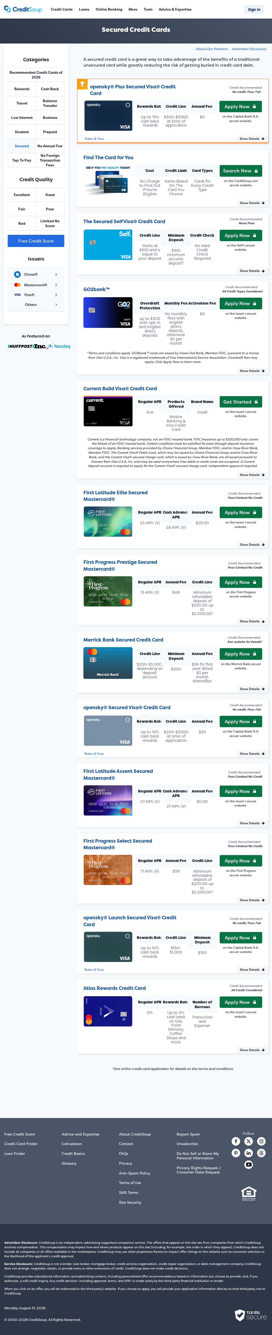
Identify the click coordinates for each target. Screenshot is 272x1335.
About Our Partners (212, 49)
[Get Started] (108, 408)
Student (22, 131)
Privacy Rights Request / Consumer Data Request (199, 1170)
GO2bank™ (96, 289)
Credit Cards (62, 9)
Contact (126, 1143)
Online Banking (109, 9)
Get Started (237, 401)
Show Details (250, 138)
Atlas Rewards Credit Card (114, 988)
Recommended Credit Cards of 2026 (36, 75)
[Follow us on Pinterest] (236, 1153)
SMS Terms (128, 1192)
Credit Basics (73, 1153)
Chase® (31, 274)
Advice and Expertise (80, 1134)
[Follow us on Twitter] (248, 1141)
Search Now (237, 170)
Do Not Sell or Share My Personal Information (198, 1155)
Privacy (125, 1163)
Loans (84, 9)
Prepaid (50, 131)
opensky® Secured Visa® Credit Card (127, 707)
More (133, 9)
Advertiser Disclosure (249, 49)
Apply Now (237, 106)
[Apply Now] (108, 113)
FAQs (123, 1153)
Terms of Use (130, 1182)
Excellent (22, 194)
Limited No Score (50, 223)
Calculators (72, 1143)
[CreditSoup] (23, 9)
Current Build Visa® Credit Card (120, 388)
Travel (21, 103)
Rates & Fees (94, 139)
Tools (148, 9)
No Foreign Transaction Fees (50, 160)
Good (50, 194)
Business (50, 117)
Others (31, 304)
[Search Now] (108, 177)
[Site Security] (251, 1315)
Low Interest (22, 117)
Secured (22, 146)
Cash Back (50, 88)
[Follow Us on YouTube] (248, 1164)
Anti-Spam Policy (134, 1173)
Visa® (29, 294)
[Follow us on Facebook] (236, 1141)
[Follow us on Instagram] (261, 1141)
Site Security (130, 1202)
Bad (22, 223)
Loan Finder (14, 1153)
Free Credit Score (36, 241)
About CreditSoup (135, 1134)
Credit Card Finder (20, 1143)
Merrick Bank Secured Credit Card (123, 639)
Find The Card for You (108, 157)
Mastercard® (35, 285)
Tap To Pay (21, 160)
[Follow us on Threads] (261, 1153)
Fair (21, 209)
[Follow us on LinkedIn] (248, 1153)
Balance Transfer (50, 103)
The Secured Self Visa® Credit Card (124, 221)
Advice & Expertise (175, 9)
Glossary (69, 1163)
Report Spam (188, 1134)
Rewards (21, 88)
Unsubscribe (187, 1143)
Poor (50, 209)
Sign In (254, 9)
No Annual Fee (49, 146)
